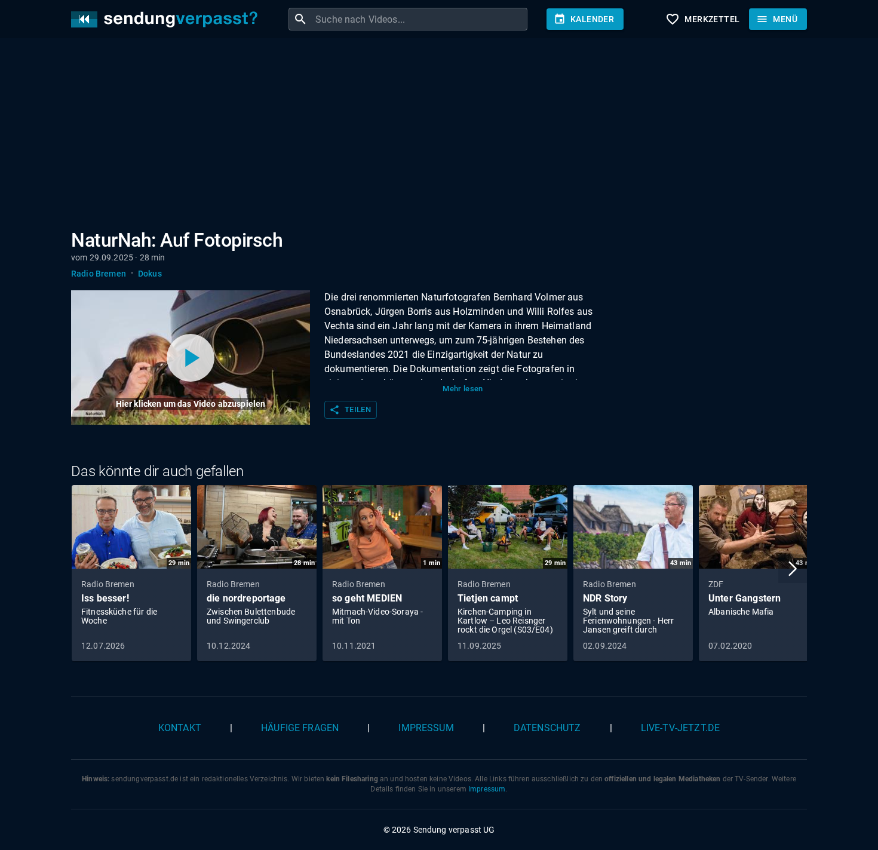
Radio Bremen (98, 273)
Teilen (350, 409)
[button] (792, 568)
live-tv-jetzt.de (680, 728)
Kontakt (179, 728)
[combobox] (419, 19)
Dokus (150, 273)
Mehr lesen (463, 388)
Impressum (425, 728)
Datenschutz (547, 728)
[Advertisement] (429, 136)
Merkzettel (702, 19)
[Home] (167, 19)
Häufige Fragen (300, 728)
